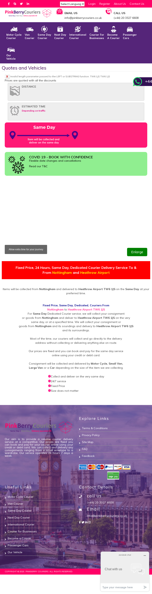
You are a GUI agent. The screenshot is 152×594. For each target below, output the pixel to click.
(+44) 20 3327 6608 (100, 502)
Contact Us (137, 4)
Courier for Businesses (96, 36)
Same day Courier (44, 36)
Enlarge (137, 252)
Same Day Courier (20, 510)
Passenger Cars (18, 545)
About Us (120, 4)
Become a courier (113, 36)
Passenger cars (130, 36)
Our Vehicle (11, 57)
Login (92, 4)
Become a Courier (19, 538)
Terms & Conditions (95, 428)
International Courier (77, 36)
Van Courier (29, 36)
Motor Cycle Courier (14, 36)
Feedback (88, 456)
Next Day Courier (60, 36)
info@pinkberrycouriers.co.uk (107, 516)
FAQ (84, 449)
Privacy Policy (91, 435)
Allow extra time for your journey (26, 249)
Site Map (87, 442)
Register (104, 4)
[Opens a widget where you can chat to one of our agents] (125, 571)
